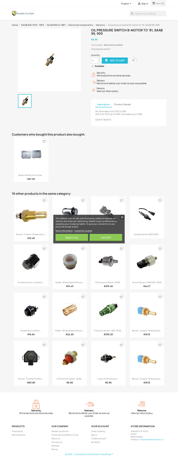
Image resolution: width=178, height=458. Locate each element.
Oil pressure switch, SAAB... (108, 282)
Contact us (56, 442)
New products (18, 435)
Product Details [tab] (122, 104)
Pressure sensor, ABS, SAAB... (108, 330)
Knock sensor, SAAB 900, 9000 (147, 282)
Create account (98, 438)
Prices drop (17, 431)
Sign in (94, 435)
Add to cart (115, 60)
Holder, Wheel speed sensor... (69, 282)
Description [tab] (103, 104)
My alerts (95, 442)
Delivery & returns (60, 431)
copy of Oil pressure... (108, 378)
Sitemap (55, 445)
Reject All (71, 237)
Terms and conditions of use (64, 435)
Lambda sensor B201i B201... (147, 234)
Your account (100, 426)
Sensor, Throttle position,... (31, 378)
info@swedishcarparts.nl (151, 439)
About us (55, 438)
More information (64, 230)
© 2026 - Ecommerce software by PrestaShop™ (89, 454)
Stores (54, 449)
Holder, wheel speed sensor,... (69, 330)
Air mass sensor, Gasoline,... (31, 282)
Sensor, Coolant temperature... (31, 234)
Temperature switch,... (31, 330)
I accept (106, 237)
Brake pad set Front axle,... (31, 175)
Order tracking (98, 431)
